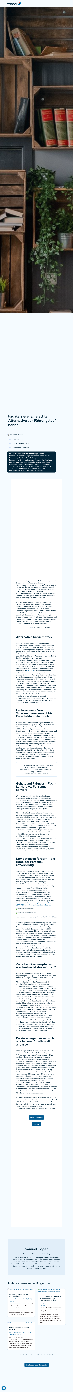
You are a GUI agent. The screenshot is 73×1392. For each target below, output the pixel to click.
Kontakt (36, 1124)
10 (38, 1354)
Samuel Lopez (18, 439)
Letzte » (50, 1354)
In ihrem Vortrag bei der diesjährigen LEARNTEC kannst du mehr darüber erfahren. (34, 903)
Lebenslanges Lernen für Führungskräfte (18, 1295)
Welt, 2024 (30, 670)
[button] (4, 1388)
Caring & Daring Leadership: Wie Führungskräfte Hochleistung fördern (51, 1298)
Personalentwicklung (21, 447)
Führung (11, 1301)
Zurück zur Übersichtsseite (36, 1365)
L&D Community (36, 1117)
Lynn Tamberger (17, 1299)
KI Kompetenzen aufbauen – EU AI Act (20, 1328)
